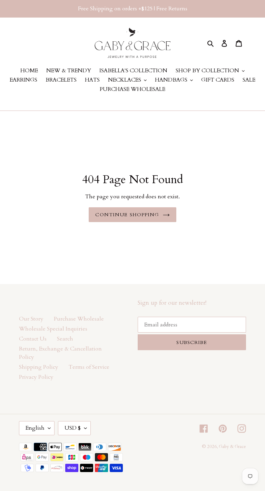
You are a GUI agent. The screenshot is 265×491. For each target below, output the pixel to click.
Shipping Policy (38, 367)
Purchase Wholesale (79, 319)
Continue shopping (127, 214)
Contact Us (33, 339)
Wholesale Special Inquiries (53, 329)
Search (65, 339)
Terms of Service (89, 367)
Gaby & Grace (232, 446)
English (35, 428)
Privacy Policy (36, 377)
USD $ (73, 428)
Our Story (31, 319)
